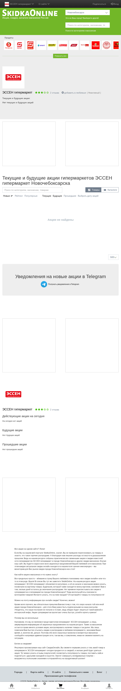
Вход (116, 4)
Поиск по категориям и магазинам (80, 31)
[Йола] (74, 45)
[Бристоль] (63, 45)
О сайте (56, 672)
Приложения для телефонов (60, 676)
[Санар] (106, 45)
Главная (11, 688)
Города (18, 672)
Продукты (9, 38)
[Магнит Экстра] (30, 45)
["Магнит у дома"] (19, 45)
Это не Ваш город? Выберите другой (82, 18)
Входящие (85, 688)
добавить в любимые (75, 92)
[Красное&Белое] (84, 45)
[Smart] (41, 45)
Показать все (60, 56)
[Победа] (95, 45)
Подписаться (99, 4)
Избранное (38, 686)
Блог (99, 672)
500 (112, 257)
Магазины (60, 688)
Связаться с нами (79, 672)
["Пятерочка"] (8, 45)
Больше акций (61, 244)
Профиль (109, 688)
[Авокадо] (52, 45)
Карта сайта (37, 672)
